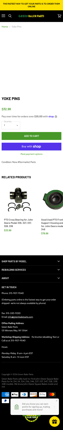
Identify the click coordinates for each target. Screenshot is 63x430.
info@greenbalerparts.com (20, 316)
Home (5, 26)
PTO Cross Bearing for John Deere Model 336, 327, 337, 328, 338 (18, 222)
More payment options (31, 154)
